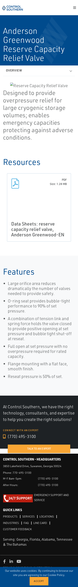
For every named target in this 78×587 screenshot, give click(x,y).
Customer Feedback (17, 529)
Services (28, 516)
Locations (46, 516)
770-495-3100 (22, 472)
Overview (14, 70)
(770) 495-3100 (21, 436)
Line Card (40, 523)
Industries (11, 523)
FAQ (26, 523)
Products (10, 516)
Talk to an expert (39, 448)
